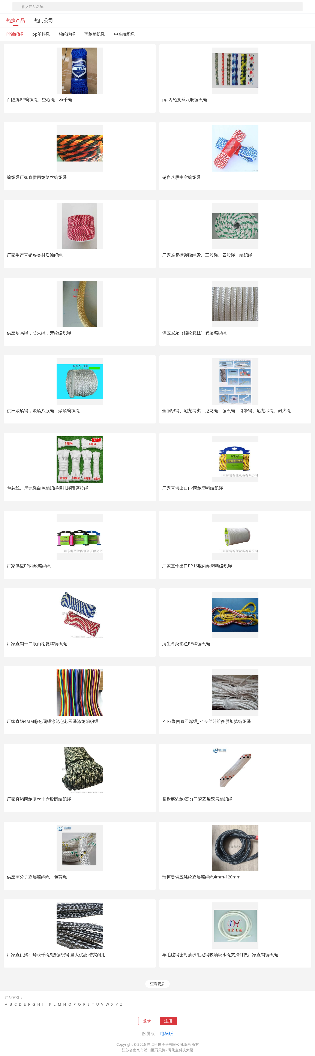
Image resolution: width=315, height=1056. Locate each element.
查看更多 (157, 983)
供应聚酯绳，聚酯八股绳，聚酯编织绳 (43, 410)
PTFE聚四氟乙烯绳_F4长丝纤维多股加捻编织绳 (206, 721)
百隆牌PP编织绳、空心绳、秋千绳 (39, 99)
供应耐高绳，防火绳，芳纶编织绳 (39, 333)
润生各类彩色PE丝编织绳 (186, 643)
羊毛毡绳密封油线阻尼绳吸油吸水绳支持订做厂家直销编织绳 (220, 954)
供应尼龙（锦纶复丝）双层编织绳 (194, 333)
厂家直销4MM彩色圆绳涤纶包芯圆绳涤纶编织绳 (52, 721)
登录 (147, 1020)
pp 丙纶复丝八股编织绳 (184, 99)
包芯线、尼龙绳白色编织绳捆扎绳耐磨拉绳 (47, 488)
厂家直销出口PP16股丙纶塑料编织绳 (197, 566)
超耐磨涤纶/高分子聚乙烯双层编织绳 (197, 799)
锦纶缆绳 (67, 34)
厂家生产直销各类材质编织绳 (35, 255)
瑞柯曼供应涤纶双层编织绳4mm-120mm (201, 877)
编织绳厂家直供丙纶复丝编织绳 (37, 177)
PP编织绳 (14, 34)
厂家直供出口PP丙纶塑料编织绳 (192, 488)
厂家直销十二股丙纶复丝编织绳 (37, 643)
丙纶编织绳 (94, 34)
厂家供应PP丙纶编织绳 (29, 566)
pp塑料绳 (41, 34)
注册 (168, 1020)
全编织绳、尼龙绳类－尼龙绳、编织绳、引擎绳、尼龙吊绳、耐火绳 (226, 410)
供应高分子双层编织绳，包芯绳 (37, 877)
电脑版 (166, 1033)
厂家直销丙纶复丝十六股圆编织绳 (39, 799)
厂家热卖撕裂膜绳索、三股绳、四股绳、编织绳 (207, 255)
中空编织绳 (124, 34)
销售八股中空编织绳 (181, 177)
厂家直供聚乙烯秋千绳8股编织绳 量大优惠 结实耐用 (56, 954)
